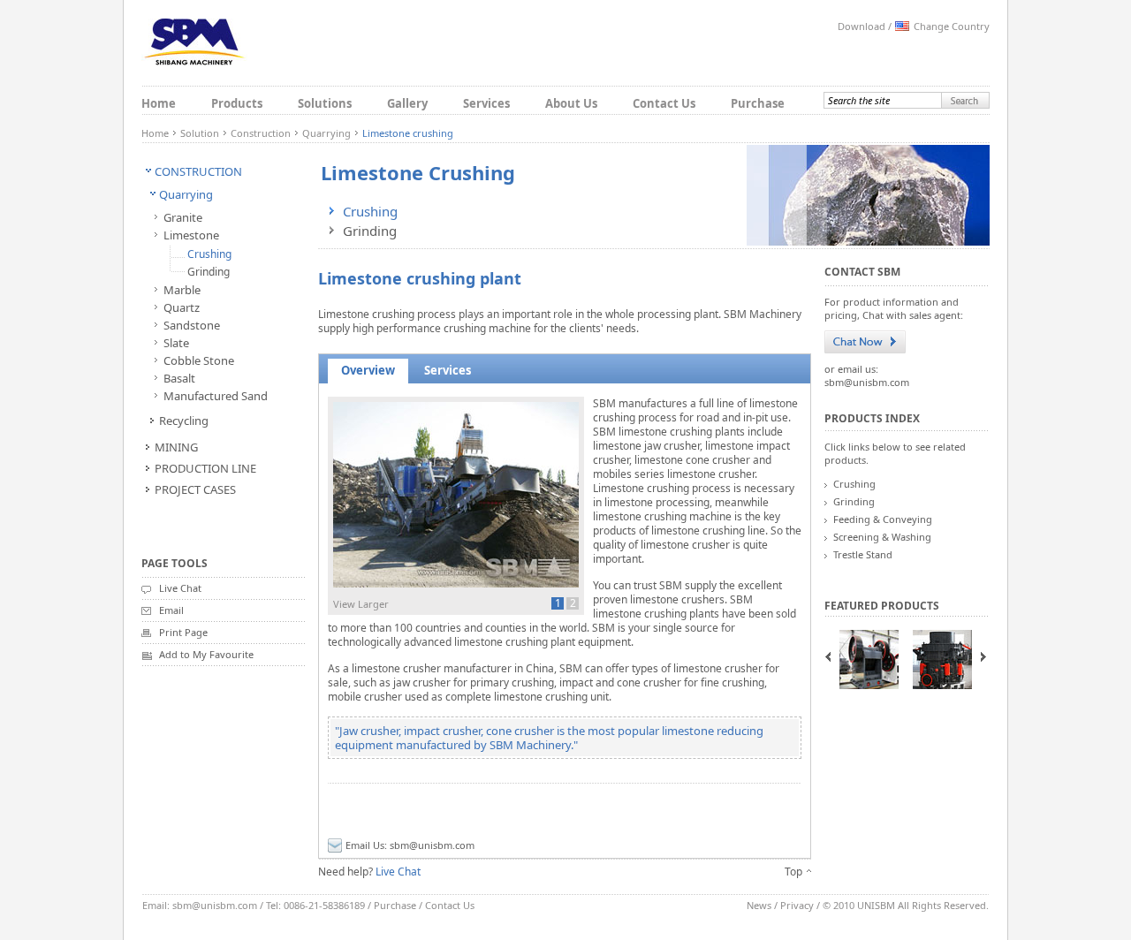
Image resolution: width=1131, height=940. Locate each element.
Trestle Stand (862, 554)
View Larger (361, 603)
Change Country (952, 26)
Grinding (208, 271)
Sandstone (191, 325)
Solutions (325, 103)
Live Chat (180, 588)
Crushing (209, 254)
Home (158, 103)
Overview (368, 370)
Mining (176, 447)
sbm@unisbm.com (432, 845)
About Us (571, 103)
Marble (182, 290)
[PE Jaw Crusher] (869, 659)
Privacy (797, 905)
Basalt (179, 378)
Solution (199, 133)
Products (236, 103)
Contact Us (664, 103)
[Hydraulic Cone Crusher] (942, 659)
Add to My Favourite (206, 654)
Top (793, 871)
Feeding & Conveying (882, 519)
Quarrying (326, 133)
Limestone (191, 235)
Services (486, 103)
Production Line (205, 468)
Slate (176, 343)
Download (861, 26)
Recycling (184, 420)
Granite (182, 217)
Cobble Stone (198, 360)
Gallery (407, 103)
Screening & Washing (882, 536)
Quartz (181, 307)
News (759, 905)
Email (171, 610)
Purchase (758, 103)
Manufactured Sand (215, 396)
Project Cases (195, 489)
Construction (261, 133)
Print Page (183, 632)
